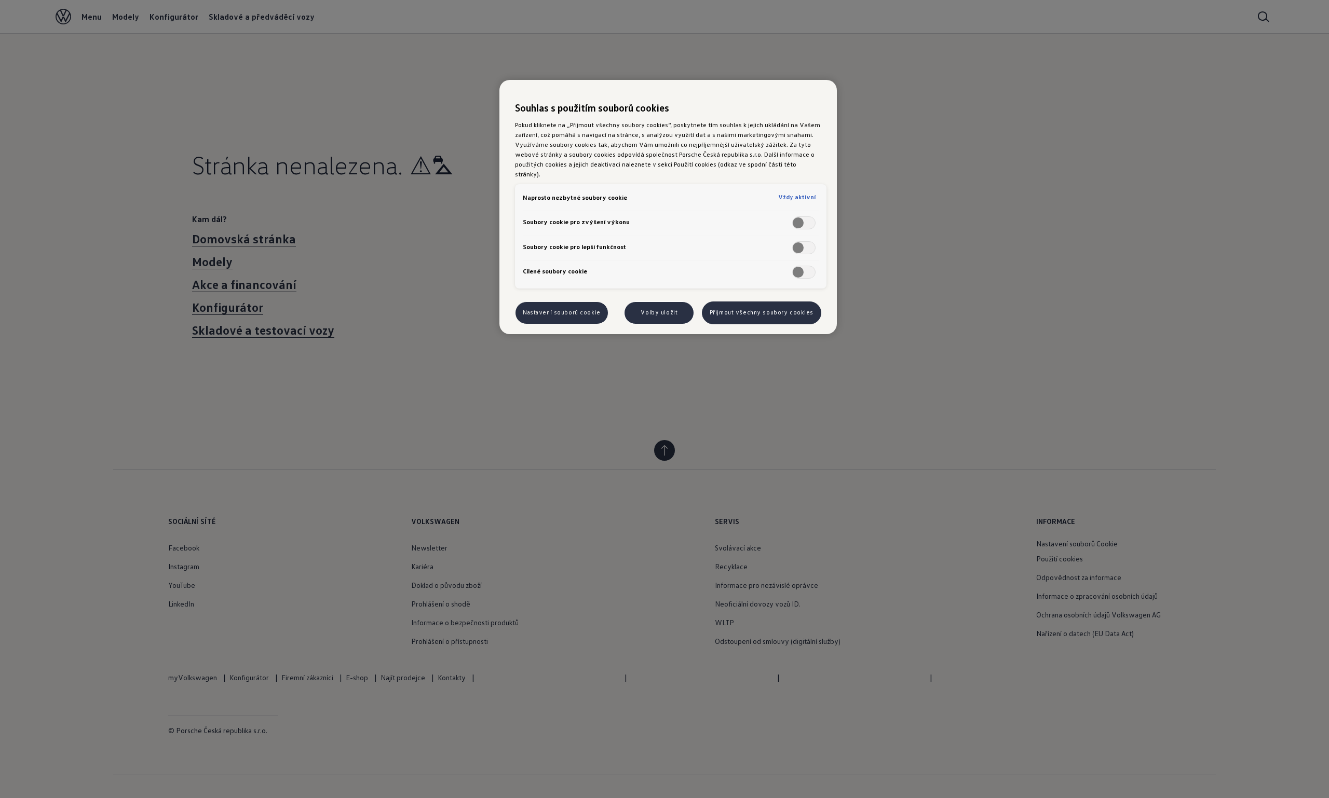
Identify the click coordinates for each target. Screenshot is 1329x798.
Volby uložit (659, 312)
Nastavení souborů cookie (562, 312)
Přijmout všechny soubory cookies (761, 312)
